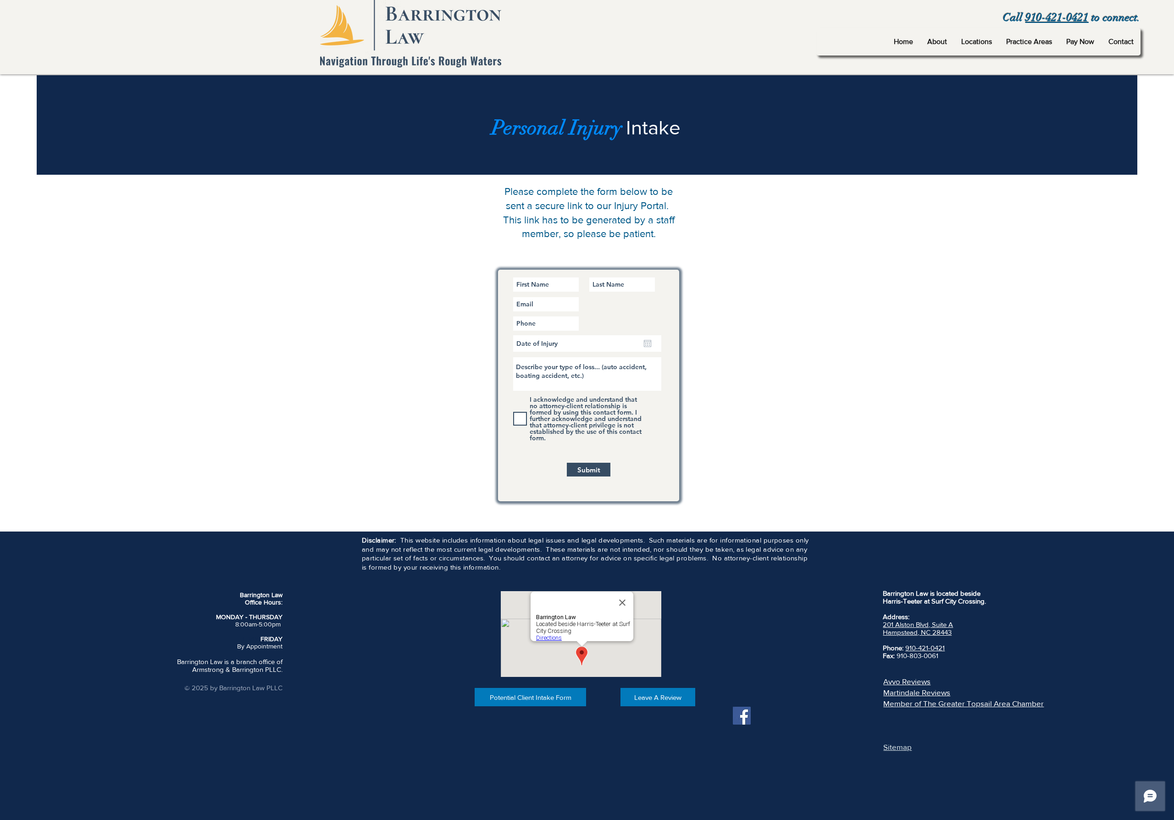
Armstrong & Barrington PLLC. (237, 669)
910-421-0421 (1057, 17)
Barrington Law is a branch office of (229, 661)
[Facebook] (742, 716)
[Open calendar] (647, 343)
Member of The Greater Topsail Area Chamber (963, 703)
